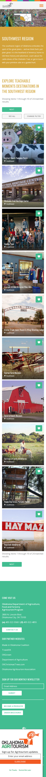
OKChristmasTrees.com (13, 664)
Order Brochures (12, 712)
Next (11, 109)
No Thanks (13, 770)
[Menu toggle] (41, 5)
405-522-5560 (12, 622)
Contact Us (12, 629)
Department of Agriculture (15, 659)
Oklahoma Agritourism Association (18, 669)
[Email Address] (23, 686)
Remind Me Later (25, 770)
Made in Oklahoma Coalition (15, 645)
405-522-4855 (30, 622)
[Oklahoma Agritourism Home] (7, 5)
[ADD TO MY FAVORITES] (39, 128)
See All (12, 116)
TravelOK (6, 649)
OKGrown (6, 654)
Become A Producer (13, 706)
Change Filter (34, 116)
